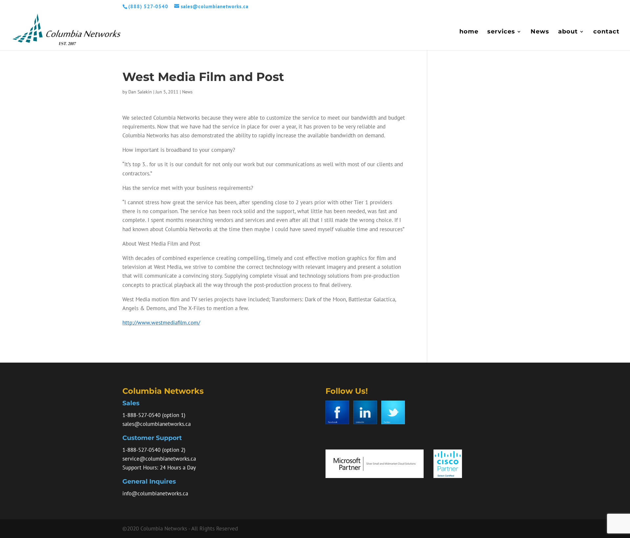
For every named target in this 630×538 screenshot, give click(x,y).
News (540, 32)
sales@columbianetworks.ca (156, 424)
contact (606, 32)
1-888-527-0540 (141, 449)
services (501, 32)
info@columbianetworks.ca (155, 493)
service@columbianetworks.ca (159, 458)
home (468, 32)
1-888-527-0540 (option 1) (153, 415)
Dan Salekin (140, 92)
